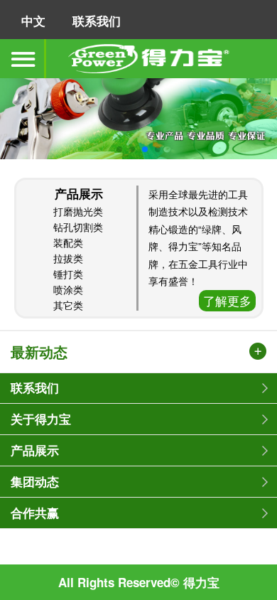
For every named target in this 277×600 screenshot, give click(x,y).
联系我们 (96, 20)
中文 (33, 20)
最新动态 (39, 352)
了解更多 (227, 300)
